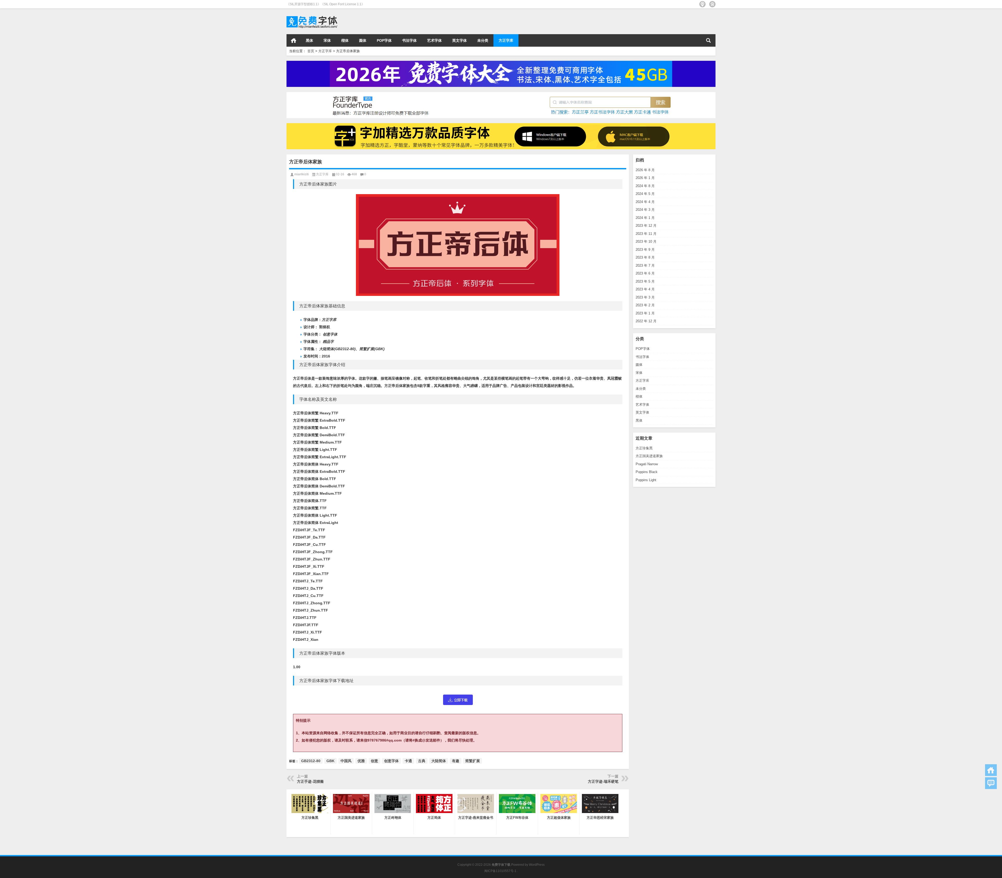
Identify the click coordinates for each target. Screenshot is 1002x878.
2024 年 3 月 (645, 210)
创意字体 (391, 761)
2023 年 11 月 (646, 234)
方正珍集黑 (644, 448)
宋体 (327, 40)
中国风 (346, 761)
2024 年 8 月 (645, 186)
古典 (421, 761)
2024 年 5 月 (645, 194)
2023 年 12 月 (646, 226)
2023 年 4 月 (645, 289)
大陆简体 (438, 761)
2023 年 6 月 (645, 273)
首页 (294, 40)
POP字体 (384, 40)
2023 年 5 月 (645, 281)
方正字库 (506, 40)
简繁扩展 (472, 761)
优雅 (361, 761)
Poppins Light (646, 480)
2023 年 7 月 (645, 265)
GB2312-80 (310, 761)
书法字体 (409, 40)
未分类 (482, 40)
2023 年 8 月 (645, 257)
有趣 (455, 761)
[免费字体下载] (312, 15)
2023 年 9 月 (645, 250)
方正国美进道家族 (649, 456)
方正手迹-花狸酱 (310, 781)
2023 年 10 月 (646, 241)
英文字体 (459, 40)
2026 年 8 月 (645, 170)
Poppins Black (647, 472)
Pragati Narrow (647, 464)
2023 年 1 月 (645, 313)
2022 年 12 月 (646, 321)
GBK (330, 761)
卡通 (408, 761)
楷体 (345, 40)
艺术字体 (434, 40)
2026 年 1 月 (645, 178)
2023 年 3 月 (645, 297)
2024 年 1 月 (645, 218)
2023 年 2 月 (645, 305)
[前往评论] (991, 783)
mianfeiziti (301, 174)
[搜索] (708, 40)
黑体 (309, 40)
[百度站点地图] (712, 4)
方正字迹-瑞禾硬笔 (603, 781)
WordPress (537, 865)
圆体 (362, 40)
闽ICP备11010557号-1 (500, 871)
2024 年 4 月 (645, 202)
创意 (374, 761)
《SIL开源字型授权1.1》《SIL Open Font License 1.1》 (326, 4)
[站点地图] (702, 4)
